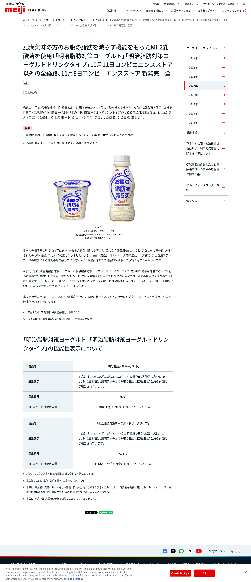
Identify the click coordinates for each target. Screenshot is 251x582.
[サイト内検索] (244, 4)
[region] (125, 573)
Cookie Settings (180, 573)
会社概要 (189, 3)
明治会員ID (169, 3)
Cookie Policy (75, 578)
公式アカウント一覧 (221, 551)
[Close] (245, 572)
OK (204, 573)
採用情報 (154, 3)
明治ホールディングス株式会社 (218, 3)
